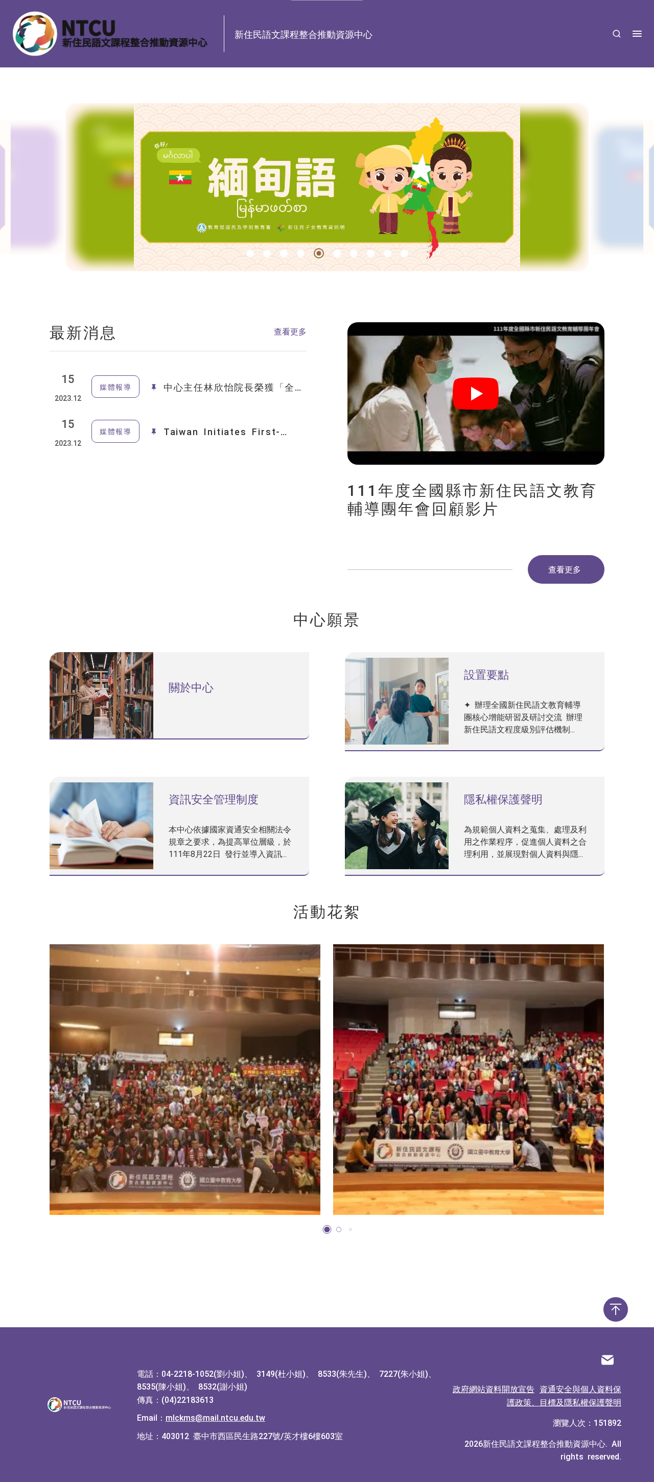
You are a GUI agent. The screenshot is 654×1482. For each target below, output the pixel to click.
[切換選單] (637, 33)
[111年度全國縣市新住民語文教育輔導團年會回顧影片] (475, 393)
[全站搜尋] (616, 33)
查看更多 (290, 331)
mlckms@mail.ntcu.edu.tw (215, 1417)
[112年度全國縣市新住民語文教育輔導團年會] (185, 1079)
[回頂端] (615, 1309)
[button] (250, 253)
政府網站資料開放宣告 (493, 1388)
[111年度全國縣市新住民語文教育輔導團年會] (468, 1079)
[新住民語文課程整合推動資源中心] (80, 1405)
